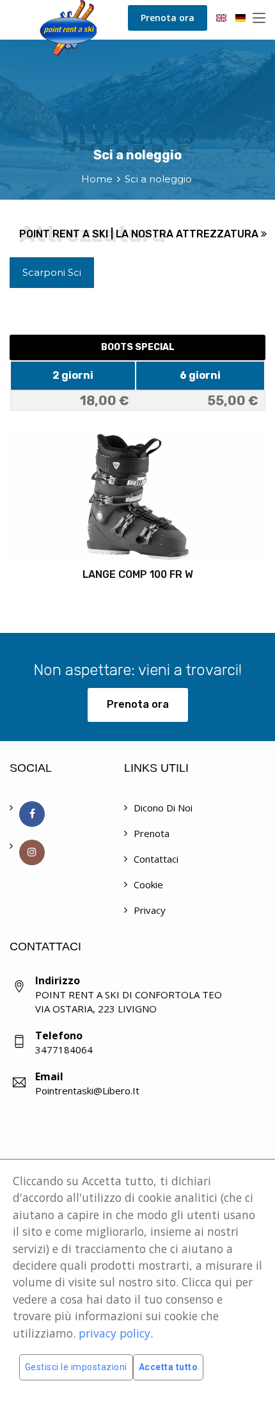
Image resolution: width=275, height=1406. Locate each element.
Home (97, 179)
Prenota (151, 833)
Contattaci (156, 858)
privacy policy (114, 1333)
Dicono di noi (163, 807)
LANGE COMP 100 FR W (137, 574)
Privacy (150, 910)
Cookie (148, 884)
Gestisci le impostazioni (76, 1367)
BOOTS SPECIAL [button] (138, 347)
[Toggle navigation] (259, 18)
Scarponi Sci (51, 272)
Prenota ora (167, 18)
